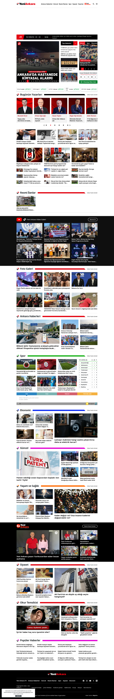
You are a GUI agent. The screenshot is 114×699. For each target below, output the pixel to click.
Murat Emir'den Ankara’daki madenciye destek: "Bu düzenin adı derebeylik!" (60, 182)
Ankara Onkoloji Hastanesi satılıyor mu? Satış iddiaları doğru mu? (69, 332)
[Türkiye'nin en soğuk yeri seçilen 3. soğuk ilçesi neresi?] (47, 170)
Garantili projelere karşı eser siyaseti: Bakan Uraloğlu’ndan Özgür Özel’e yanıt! (43, 596)
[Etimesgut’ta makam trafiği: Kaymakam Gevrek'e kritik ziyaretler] (20, 170)
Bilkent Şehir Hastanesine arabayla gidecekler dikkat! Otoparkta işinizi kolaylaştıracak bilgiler (38, 347)
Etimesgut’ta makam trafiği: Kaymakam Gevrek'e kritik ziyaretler (33, 170)
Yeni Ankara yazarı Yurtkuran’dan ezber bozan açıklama (38, 557)
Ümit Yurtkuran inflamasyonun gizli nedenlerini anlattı (68, 542)
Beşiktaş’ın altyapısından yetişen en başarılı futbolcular (29, 165)
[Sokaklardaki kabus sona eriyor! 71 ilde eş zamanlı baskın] (20, 182)
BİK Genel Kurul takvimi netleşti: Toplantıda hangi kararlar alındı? (45, 142)
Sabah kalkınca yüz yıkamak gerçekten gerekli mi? (87, 652)
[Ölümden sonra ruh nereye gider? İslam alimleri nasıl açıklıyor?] (44, 494)
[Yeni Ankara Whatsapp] (95, 77)
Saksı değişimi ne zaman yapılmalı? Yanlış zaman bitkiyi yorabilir (87, 645)
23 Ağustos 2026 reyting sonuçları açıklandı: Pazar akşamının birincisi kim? (66, 659)
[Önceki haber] (36, 37)
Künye (74, 687)
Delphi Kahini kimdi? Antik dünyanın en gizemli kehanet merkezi (67, 652)
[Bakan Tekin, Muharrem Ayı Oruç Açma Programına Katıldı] (84, 230)
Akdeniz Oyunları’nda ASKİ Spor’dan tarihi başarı (46, 389)
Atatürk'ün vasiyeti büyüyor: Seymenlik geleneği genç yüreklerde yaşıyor (28, 310)
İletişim (80, 687)
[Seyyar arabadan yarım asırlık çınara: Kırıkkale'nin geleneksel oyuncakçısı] (70, 551)
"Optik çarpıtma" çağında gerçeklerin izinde (88, 634)
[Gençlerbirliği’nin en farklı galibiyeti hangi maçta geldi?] (69, 77)
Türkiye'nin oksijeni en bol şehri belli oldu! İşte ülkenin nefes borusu (88, 659)
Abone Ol (93, 219)
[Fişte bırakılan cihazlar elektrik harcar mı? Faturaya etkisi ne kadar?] (25, 434)
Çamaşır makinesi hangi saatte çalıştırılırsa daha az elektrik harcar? (74, 441)
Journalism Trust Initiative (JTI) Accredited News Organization (48, 695)
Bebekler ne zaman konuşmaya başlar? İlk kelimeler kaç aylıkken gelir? (24, 501)
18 (52, 81)
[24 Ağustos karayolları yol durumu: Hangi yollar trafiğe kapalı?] (88, 456)
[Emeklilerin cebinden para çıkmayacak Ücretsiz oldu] (57, 279)
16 (47, 81)
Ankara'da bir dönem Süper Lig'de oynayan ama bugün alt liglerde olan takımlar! (88, 182)
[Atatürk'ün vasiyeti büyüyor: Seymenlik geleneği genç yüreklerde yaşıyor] (29, 300)
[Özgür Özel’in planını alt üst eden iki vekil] (29, 279)
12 (39, 81)
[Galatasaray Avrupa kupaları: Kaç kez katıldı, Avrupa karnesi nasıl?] (75, 170)
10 (35, 81)
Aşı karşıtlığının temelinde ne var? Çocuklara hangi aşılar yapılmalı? (24, 517)
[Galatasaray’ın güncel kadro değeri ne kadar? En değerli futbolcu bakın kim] (46, 364)
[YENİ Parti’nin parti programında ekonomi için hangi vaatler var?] (57, 155)
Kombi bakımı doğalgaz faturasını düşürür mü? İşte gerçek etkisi (26, 645)
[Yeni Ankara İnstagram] (88, 77)
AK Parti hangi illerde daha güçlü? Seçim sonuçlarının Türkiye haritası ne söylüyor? (43, 580)
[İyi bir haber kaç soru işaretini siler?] (38, 618)
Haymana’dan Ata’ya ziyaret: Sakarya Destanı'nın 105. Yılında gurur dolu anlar (31, 176)
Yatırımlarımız (87, 687)
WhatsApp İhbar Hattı (89, 82)
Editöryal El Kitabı (36, 687)
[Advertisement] (8, 35)
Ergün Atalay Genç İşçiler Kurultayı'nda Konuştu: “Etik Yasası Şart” (83, 261)
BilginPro (95, 695)
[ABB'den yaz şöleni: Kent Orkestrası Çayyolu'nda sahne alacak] (69, 50)
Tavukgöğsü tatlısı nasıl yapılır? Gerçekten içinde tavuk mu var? (45, 659)
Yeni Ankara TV (22, 681)
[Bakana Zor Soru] (84, 279)
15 (45, 81)
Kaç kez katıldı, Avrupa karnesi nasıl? (86, 170)
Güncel (55, 4)
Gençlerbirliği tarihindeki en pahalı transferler (26, 372)
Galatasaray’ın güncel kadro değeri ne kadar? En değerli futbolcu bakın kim (46, 372)
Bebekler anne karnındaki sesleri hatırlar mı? (60, 176)
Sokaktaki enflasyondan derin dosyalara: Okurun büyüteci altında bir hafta (69, 618)
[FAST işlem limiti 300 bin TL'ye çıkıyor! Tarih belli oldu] (38, 60)
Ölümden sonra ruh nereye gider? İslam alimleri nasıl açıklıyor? (43, 501)
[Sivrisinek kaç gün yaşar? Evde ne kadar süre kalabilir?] (84, 155)
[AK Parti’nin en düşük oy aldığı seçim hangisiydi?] (75, 580)
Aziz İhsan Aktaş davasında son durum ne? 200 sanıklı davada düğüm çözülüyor (73, 37)
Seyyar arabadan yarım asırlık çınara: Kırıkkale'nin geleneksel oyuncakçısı (69, 558)
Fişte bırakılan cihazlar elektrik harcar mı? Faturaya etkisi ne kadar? (25, 441)
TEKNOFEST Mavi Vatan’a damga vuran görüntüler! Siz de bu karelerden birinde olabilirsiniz (57, 310)
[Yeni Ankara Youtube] (92, 77)
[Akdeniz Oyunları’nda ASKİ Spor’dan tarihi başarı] (46, 381)
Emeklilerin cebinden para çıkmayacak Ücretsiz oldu (57, 289)
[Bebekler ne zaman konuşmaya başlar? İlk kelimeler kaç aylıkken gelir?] (25, 494)
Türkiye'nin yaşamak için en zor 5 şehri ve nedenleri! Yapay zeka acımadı (46, 652)
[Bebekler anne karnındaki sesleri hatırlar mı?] (47, 176)
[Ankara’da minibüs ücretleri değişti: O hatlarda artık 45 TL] (44, 418)
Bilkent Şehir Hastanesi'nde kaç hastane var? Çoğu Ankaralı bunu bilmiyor (88, 332)
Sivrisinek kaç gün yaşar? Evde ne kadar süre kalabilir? (83, 165)
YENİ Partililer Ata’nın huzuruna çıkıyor (24, 580)
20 (56, 81)
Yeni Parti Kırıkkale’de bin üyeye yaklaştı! (87, 142)
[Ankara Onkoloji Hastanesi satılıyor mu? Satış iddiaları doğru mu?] (70, 324)
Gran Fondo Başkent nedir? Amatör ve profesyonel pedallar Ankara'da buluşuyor (68, 347)
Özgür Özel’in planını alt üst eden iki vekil (29, 289)
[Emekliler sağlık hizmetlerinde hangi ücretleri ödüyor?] (75, 176)
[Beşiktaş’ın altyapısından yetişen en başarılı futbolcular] (29, 155)
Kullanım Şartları (58, 687)
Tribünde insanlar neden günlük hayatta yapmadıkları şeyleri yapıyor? (25, 659)
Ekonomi (72, 681)
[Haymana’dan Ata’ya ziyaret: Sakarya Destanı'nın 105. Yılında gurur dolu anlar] (20, 176)
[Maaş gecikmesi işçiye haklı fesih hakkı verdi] (88, 472)
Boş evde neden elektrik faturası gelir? (43, 441)
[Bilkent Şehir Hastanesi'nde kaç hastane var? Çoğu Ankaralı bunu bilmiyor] (88, 324)
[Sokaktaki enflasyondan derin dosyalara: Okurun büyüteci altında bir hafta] (70, 611)
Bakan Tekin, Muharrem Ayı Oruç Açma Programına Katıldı (83, 240)
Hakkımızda (67, 687)
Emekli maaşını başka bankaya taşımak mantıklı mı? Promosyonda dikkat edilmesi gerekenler (25, 142)
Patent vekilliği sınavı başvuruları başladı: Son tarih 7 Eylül (38, 478)
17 (50, 81)
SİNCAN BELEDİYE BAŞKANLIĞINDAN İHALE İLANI (25, 209)
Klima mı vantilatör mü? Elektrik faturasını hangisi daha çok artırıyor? (25, 426)
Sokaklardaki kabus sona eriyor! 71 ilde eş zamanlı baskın (32, 182)
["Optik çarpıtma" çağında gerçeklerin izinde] (88, 626)
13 (41, 81)
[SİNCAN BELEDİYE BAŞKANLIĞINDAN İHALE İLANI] (26, 201)
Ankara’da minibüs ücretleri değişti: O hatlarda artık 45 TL (42, 426)
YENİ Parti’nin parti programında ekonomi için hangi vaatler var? (55, 165)
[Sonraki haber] (39, 37)
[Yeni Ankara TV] (87, 4)
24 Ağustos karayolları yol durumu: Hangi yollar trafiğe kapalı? (88, 463)
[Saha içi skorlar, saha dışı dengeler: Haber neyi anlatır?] (70, 626)
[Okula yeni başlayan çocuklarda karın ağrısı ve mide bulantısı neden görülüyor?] (67, 134)
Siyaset (74, 4)
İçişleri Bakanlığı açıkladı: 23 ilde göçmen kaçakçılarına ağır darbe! (69, 463)
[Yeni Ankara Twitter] (84, 77)
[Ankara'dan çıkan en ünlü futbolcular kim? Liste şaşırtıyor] (67, 364)
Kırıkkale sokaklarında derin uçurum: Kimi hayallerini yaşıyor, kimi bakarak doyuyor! (88, 558)
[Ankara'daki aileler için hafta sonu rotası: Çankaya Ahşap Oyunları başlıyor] (69, 62)
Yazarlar (81, 4)
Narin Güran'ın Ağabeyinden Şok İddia (84, 309)
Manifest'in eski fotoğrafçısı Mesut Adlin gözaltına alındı (69, 479)
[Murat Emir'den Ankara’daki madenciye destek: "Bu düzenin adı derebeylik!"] (47, 182)
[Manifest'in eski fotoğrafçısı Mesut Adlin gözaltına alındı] (70, 472)
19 (54, 81)
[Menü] (96, 4)
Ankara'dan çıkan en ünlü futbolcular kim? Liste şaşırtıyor (66, 372)
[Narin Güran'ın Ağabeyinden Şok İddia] (84, 300)
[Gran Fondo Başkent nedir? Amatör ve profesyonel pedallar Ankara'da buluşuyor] (70, 340)
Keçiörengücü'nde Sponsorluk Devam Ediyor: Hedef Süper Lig (29, 261)
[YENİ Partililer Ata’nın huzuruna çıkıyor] (25, 573)
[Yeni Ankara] (26, 4)
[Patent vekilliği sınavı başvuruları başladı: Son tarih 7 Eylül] (38, 463)
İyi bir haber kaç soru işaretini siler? (33, 632)
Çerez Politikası (47, 687)
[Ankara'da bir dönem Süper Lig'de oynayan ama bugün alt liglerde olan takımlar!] (75, 182)
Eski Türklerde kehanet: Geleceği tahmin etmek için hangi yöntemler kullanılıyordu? (26, 652)
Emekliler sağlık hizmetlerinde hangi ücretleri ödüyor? (85, 176)
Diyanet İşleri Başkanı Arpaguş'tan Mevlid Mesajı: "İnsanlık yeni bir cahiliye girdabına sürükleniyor (44, 517)
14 (43, 81)
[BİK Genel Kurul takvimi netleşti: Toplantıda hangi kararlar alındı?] (46, 134)
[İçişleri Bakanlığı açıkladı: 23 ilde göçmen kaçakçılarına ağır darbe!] (70, 456)
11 (37, 81)
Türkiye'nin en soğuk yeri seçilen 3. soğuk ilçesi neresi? (59, 170)
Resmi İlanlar (63, 4)
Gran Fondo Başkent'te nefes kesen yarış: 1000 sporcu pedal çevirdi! (24, 389)
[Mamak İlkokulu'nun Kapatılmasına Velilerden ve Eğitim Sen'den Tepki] (57, 230)
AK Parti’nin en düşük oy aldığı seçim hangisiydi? (71, 595)
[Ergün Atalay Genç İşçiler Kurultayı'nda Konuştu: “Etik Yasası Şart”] (84, 251)
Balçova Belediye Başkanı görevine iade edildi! (25, 596)
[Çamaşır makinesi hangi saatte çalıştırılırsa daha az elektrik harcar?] (75, 425)
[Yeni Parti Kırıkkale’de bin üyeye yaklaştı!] (88, 134)
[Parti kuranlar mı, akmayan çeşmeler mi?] (88, 611)
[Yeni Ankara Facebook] (81, 77)
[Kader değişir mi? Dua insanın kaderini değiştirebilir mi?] (75, 501)
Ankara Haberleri (46, 4)
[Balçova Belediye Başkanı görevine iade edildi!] (25, 588)
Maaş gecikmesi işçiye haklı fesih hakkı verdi (87, 479)
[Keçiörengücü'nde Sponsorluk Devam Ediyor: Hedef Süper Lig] (29, 251)
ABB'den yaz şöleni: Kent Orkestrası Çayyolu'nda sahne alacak (68, 54)
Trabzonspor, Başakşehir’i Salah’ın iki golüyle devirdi (66, 389)
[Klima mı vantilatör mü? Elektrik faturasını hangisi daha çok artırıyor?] (25, 418)
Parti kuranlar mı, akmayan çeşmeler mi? (87, 618)
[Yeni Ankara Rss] (96, 681)
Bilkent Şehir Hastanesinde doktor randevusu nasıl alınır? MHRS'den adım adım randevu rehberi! (87, 347)
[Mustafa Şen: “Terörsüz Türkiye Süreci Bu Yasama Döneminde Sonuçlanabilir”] (29, 230)
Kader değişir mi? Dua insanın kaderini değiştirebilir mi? (72, 516)
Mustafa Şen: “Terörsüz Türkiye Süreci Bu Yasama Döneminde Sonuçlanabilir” (29, 240)
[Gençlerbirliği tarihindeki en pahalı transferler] (26, 364)
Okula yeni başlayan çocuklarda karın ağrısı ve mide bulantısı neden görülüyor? (66, 142)
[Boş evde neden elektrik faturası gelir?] (44, 434)
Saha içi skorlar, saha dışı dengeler (69, 634)
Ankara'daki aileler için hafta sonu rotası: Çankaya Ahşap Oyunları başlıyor (68, 69)
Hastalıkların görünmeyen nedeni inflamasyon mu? (87, 542)
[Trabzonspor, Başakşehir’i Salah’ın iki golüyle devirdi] (67, 381)
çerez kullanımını (26, 692)
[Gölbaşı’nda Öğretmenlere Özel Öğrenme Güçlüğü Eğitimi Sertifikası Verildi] (57, 251)
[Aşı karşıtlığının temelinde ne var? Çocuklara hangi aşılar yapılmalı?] (25, 510)
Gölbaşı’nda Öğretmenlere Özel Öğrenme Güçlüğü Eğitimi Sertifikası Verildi (56, 261)
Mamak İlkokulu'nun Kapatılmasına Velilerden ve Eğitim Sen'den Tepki (56, 240)
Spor (70, 4)
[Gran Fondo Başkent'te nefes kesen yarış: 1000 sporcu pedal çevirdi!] (26, 381)
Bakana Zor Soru (77, 288)
